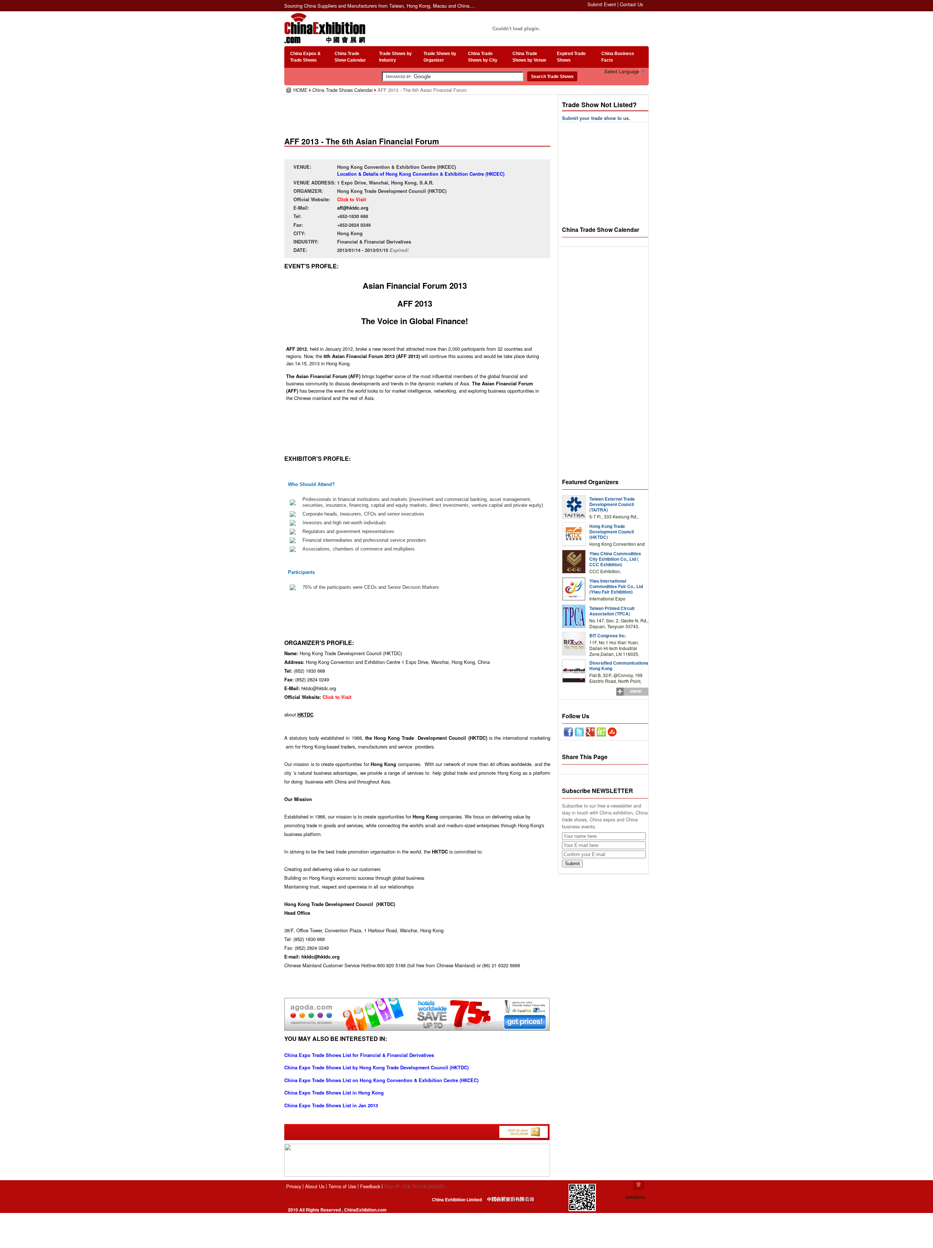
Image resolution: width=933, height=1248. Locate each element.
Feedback (370, 1186)
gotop (638, 1185)
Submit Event (601, 4)
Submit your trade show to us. (596, 118)
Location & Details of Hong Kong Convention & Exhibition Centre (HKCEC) (420, 174)
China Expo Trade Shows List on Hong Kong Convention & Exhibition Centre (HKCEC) (381, 1080)
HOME (301, 89)
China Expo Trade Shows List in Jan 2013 (331, 1105)
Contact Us (631, 4)
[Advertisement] (418, 113)
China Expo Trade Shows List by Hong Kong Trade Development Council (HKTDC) (376, 1067)
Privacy (293, 1186)
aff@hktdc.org (352, 208)
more (635, 691)
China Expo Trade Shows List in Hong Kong (334, 1092)
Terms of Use (342, 1186)
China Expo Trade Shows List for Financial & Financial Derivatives (359, 1055)
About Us (314, 1186)
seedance (635, 1196)
